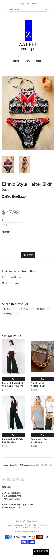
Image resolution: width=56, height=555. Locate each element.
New (27, 61)
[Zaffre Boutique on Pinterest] (18, 479)
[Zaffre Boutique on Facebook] (8, 479)
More (39, 61)
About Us (19, 525)
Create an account (30, 521)
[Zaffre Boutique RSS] (22, 479)
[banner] (28, 36)
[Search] (46, 9)
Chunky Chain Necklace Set (38, 384)
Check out (35, 4)
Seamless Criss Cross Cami (39, 440)
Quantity (6, 232)
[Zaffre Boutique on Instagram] (13, 479)
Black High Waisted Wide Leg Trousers (12, 384)
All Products (24, 465)
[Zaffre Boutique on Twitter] (3, 479)
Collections (14, 465)
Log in (18, 521)
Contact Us (34, 527)
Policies (28, 525)
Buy (13, 379)
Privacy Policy (22, 527)
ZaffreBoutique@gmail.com (21, 504)
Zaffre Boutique (14, 196)
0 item (23, 4)
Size (4, 220)
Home (16, 61)
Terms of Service (40, 525)
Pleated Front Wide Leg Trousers (12, 440)
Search (10, 525)
